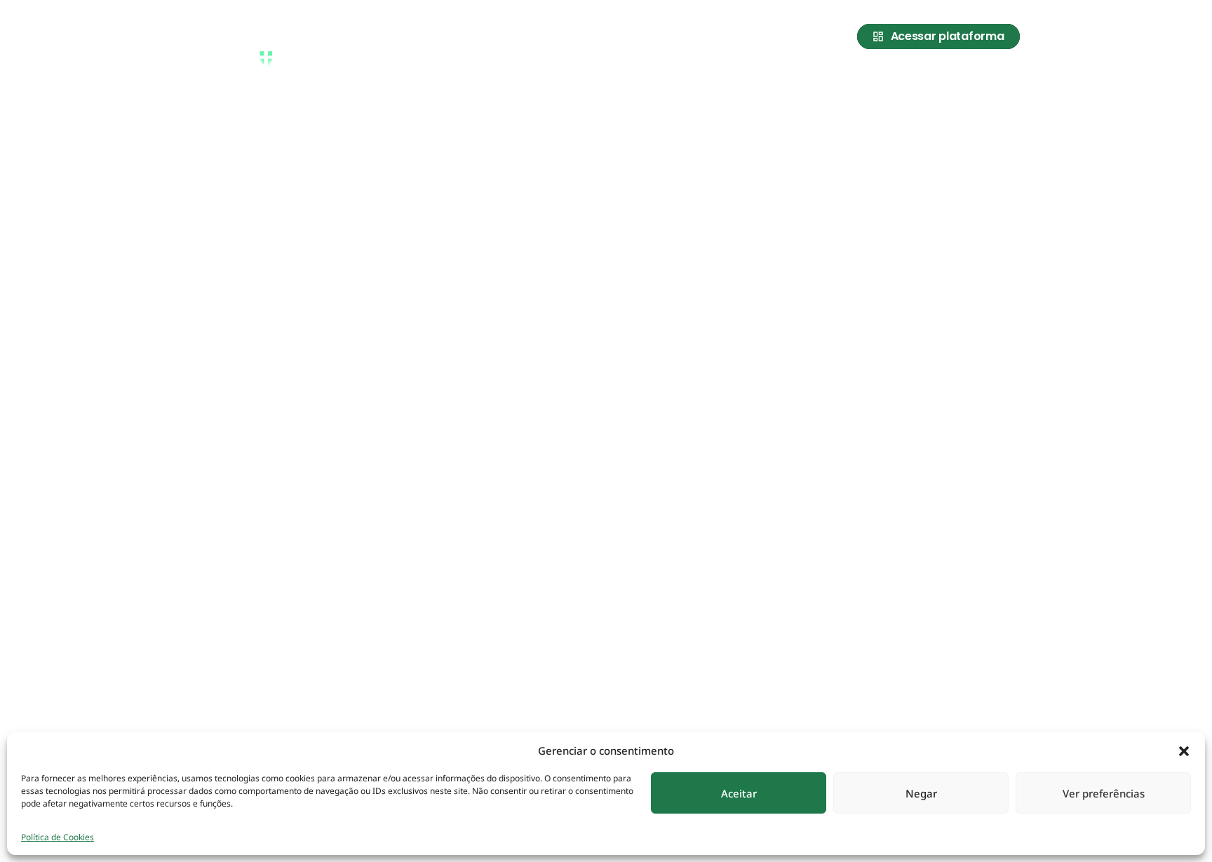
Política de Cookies (57, 837)
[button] (1184, 750)
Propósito (823, 79)
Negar (921, 793)
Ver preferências (1104, 793)
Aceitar (739, 793)
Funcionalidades (916, 79)
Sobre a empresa (730, 79)
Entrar (999, 79)
